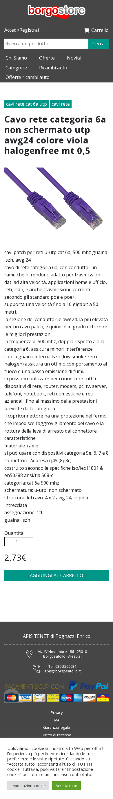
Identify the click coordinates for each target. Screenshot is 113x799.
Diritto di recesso (56, 734)
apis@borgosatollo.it (62, 671)
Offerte (47, 58)
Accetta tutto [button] (66, 785)
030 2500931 (65, 666)
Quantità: (14, 533)
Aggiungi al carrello (56, 575)
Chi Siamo (16, 58)
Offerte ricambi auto (28, 77)
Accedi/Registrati (22, 30)
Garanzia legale (56, 727)
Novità (74, 58)
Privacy (57, 712)
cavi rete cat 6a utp (26, 104)
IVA (56, 720)
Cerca (98, 43)
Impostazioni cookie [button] (28, 785)
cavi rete (61, 104)
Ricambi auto (53, 67)
